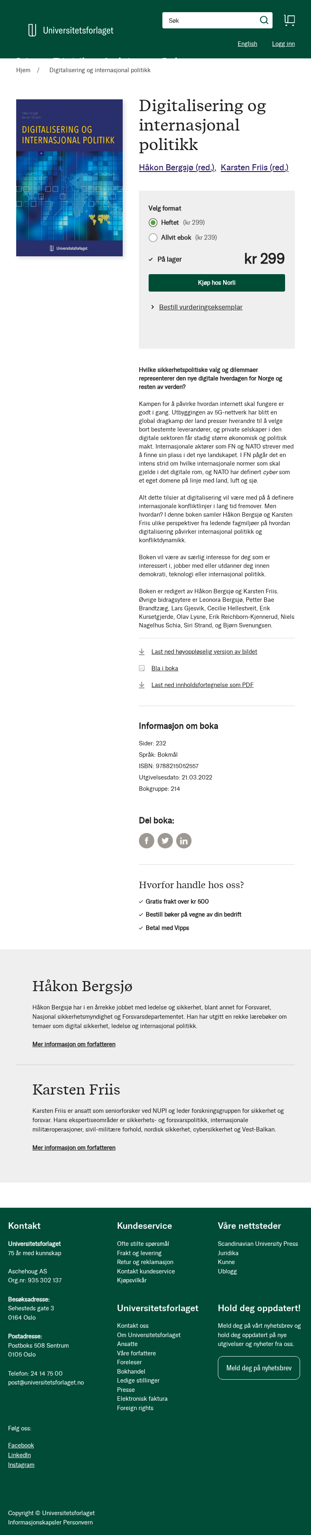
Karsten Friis (254, 167)
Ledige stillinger (138, 1380)
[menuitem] (26, 60)
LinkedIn (184, 840)
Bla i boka (164, 668)
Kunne (226, 1262)
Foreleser (129, 1362)
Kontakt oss (133, 1325)
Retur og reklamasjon (145, 1262)
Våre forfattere (136, 1353)
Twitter (165, 840)
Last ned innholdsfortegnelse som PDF (202, 685)
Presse (126, 1389)
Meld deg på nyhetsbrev (259, 1367)
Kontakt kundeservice (146, 1271)
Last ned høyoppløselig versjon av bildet (204, 651)
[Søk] (264, 20)
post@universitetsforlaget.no (46, 1382)
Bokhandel (131, 1371)
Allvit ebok (189, 237)
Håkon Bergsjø (176, 167)
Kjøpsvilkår (132, 1280)
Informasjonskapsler (35, 1522)
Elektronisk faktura (142, 1398)
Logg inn (283, 44)
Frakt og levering (139, 1253)
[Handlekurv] (289, 20)
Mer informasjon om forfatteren (73, 1044)
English (247, 43)
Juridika (228, 1253)
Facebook (146, 840)
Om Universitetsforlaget (149, 1335)
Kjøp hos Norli (217, 282)
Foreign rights (135, 1408)
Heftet (183, 222)
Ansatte (127, 1344)
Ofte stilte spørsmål (143, 1243)
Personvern (78, 1522)
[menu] (105, 60)
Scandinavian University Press (258, 1243)
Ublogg (227, 1271)
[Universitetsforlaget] (71, 30)
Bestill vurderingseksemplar (201, 307)
